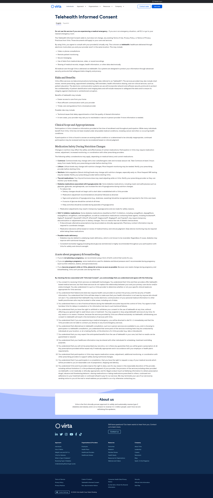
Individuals (58, 446)
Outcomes (111, 446)
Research (111, 449)
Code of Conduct (87, 479)
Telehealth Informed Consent (90, 482)
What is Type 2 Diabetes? (62, 458)
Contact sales (144, 6)
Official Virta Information (142, 482)
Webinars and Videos (114, 461)
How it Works (59, 449)
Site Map (137, 485)
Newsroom (138, 455)
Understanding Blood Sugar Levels (65, 464)
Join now (157, 6)
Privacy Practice (60, 485)
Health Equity (112, 455)
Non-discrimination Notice (90, 485)
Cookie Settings (62, 492)
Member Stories (113, 452)
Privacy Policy (59, 482)
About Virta (138, 446)
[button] (81, 6)
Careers (137, 452)
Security (137, 479)
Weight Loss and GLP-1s (62, 452)
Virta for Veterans (60, 455)
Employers (85, 446)
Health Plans (85, 449)
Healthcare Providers (88, 452)
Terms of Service (60, 479)
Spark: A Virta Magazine (142, 461)
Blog (136, 458)
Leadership (138, 449)
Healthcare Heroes (87, 455)
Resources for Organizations (116, 458)
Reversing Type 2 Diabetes (63, 461)
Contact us (114, 432)
